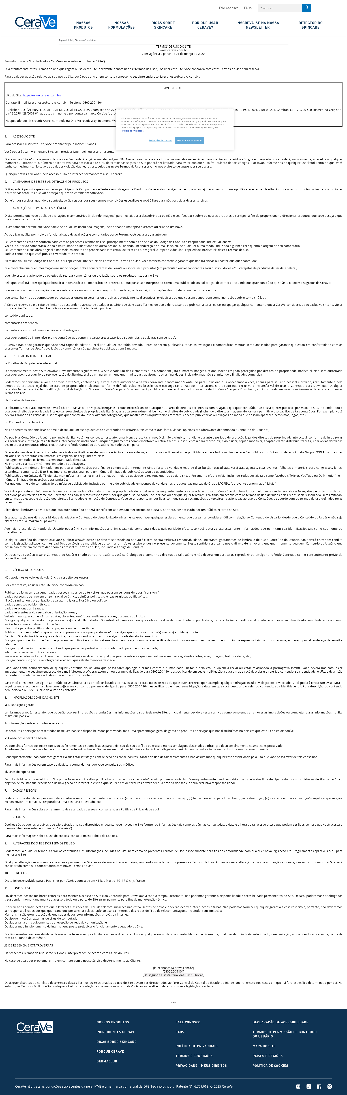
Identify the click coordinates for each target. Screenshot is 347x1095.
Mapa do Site (264, 1046)
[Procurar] (306, 8)
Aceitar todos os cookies (189, 140)
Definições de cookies (160, 140)
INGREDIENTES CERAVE (116, 1032)
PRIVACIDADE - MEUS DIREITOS (201, 1066)
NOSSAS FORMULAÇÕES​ (121, 24)
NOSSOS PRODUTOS (113, 1022)
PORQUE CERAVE (110, 1051)
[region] (175, 129)
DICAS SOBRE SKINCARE (163, 24)
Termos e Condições (194, 1056)
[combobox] (280, 8)
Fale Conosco (229, 8)
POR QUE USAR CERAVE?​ (205, 24)
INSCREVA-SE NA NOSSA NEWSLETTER (257, 24)
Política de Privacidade (197, 1046)
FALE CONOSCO (188, 1022)
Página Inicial (65, 40)
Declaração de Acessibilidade (281, 1022)
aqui (156, 809)
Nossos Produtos (83, 24)
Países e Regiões (268, 1056)
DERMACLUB (107, 1061)
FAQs (248, 8)
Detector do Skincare (311, 24)
